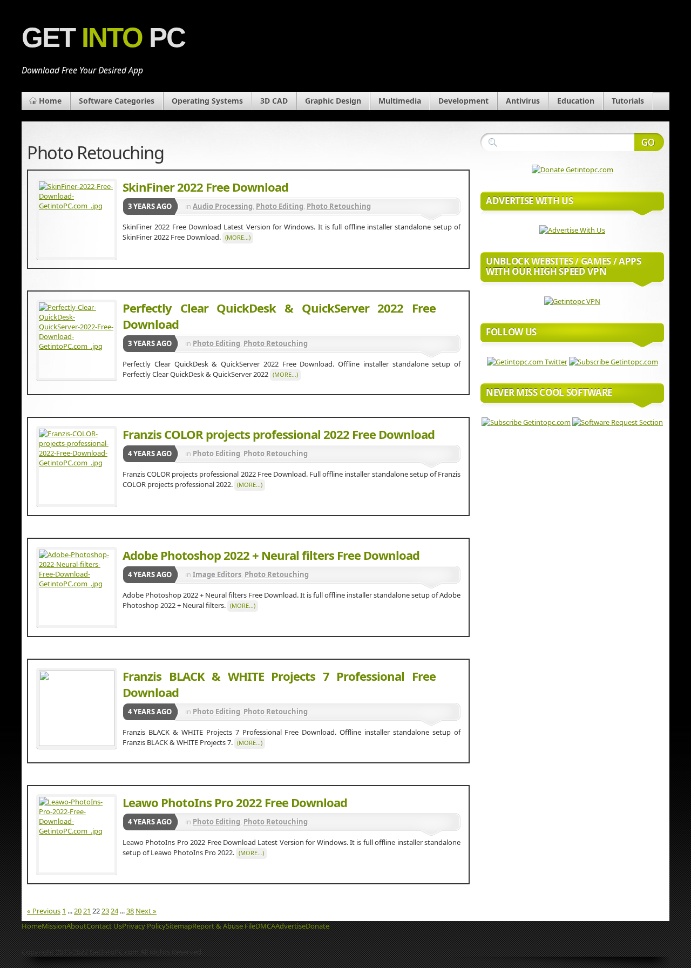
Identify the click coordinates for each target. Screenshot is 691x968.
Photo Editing (279, 206)
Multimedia (399, 101)
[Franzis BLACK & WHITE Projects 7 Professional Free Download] (76, 708)
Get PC (103, 37)
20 (78, 911)
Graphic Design (333, 101)
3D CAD (274, 101)
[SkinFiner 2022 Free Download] (76, 219)
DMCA (265, 926)
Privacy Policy (144, 926)
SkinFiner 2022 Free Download (205, 187)
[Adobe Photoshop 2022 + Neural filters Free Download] (76, 587)
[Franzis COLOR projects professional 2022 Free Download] (76, 466)
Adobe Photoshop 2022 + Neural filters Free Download (271, 555)
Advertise (290, 926)
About (76, 926)
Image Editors (217, 574)
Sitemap (179, 926)
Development (463, 101)
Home (50, 101)
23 (105, 911)
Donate (317, 926)
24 (114, 911)
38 (130, 911)
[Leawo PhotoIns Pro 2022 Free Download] (76, 834)
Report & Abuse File (223, 926)
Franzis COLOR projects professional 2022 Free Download (279, 434)
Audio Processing (223, 206)
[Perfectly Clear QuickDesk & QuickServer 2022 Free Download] (76, 340)
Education (575, 101)
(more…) (237, 237)
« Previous (43, 911)
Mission (54, 926)
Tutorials (628, 101)
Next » (146, 911)
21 (87, 911)
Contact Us (104, 926)
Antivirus (523, 101)
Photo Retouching (339, 206)
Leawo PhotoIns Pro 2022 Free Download (235, 802)
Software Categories (116, 101)
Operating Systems (207, 101)
